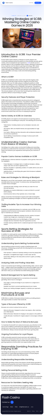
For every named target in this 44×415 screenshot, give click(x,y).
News (11, 407)
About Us (29, 411)
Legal (41, 411)
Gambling (14, 15)
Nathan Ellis (30, 15)
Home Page (5, 407)
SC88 (28, 63)
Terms (37, 411)
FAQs (16, 407)
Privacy (33, 411)
